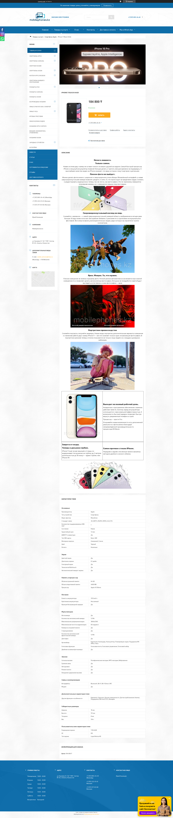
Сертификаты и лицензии (38, 167)
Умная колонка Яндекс (37, 121)
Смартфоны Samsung (36, 61)
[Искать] (111, 17)
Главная (45, 30)
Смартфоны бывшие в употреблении (36, 81)
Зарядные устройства (36, 142)
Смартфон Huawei (35, 66)
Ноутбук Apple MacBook (37, 75)
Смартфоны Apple (51, 37)
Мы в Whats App (126, 30)
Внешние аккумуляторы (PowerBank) (37, 132)
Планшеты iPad (34, 87)
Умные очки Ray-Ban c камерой (40, 106)
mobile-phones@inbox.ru (45, 257)
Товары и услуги (61, 30)
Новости (32, 152)
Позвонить (107, 5)
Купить (101, 115)
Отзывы (32, 172)
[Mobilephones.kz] (40, 21)
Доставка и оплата (108, 30)
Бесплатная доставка (98, 140)
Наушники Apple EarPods (38, 126)
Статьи (32, 157)
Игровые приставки (36, 116)
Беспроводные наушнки (37, 102)
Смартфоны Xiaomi (35, 70)
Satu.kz (95, 812)
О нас (76, 30)
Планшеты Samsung (36, 92)
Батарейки (33, 147)
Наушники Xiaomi (35, 137)
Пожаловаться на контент (91, 814)
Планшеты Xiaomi (35, 97)
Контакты (91, 30)
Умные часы (33, 111)
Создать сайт (41, 1)
